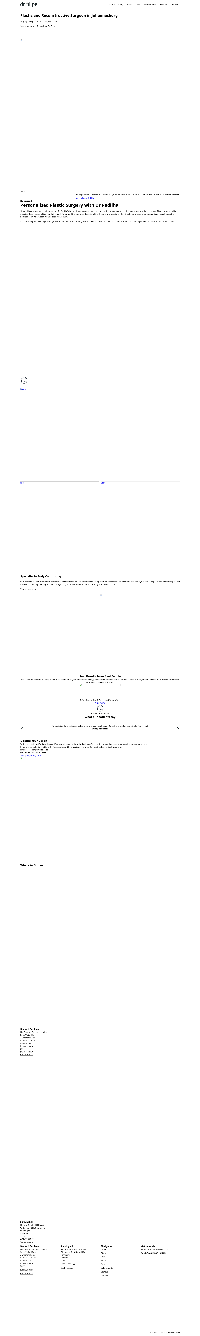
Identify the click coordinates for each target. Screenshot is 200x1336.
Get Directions (26, 1054)
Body (120, 4)
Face (138, 4)
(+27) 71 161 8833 (158, 1253)
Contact (174, 4)
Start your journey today (31, 755)
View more (100, 703)
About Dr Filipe (48, 26)
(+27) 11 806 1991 (68, 1264)
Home (103, 1249)
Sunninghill (67, 1246)
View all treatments (28, 589)
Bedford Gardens (29, 1246)
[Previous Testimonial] (22, 729)
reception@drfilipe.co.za (157, 1249)
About (112, 4)
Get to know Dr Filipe (85, 198)
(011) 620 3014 (26, 1270)
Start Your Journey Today (31, 26)
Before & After (150, 4)
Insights (163, 4)
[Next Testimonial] (178, 729)
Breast (129, 4)
